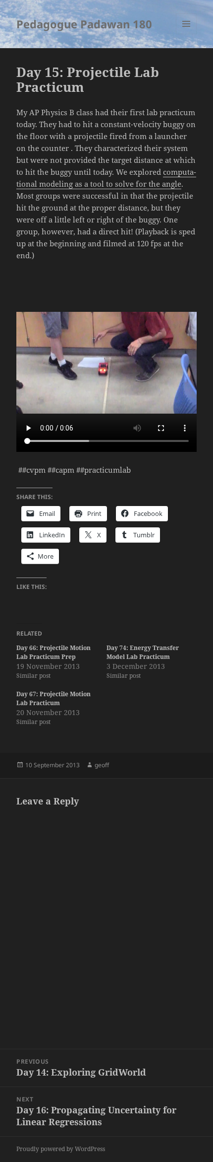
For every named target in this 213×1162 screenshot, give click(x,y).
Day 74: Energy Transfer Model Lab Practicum (142, 652)
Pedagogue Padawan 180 (84, 23)
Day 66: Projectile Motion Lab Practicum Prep (53, 652)
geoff (102, 765)
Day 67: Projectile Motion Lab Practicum (53, 698)
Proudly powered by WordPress (60, 1149)
